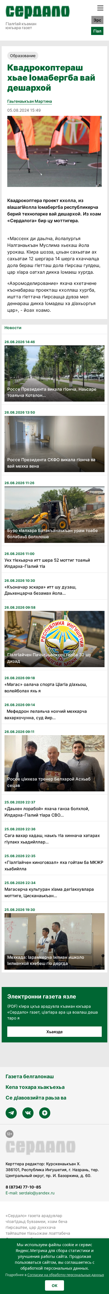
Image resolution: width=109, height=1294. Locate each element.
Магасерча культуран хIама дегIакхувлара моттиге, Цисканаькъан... (49, 892)
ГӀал (97, 31)
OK (54, 1285)
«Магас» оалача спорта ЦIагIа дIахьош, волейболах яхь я (45, 687)
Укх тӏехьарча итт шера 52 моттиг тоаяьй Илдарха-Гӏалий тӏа (47, 563)
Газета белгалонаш (30, 1076)
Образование (22, 55)
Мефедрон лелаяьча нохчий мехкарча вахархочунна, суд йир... (45, 714)
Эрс (97, 20)
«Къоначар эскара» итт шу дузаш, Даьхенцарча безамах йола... (40, 590)
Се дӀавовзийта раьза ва (36, 1098)
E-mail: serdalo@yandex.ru (30, 1192)
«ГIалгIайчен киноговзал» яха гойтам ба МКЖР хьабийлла (53, 865)
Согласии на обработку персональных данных (65, 1274)
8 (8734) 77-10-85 (23, 1187)
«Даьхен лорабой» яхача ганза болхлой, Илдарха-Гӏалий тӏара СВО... (46, 812)
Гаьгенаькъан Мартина (29, 101)
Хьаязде (54, 1031)
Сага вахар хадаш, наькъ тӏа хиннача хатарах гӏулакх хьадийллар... (52, 839)
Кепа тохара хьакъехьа (35, 1087)
